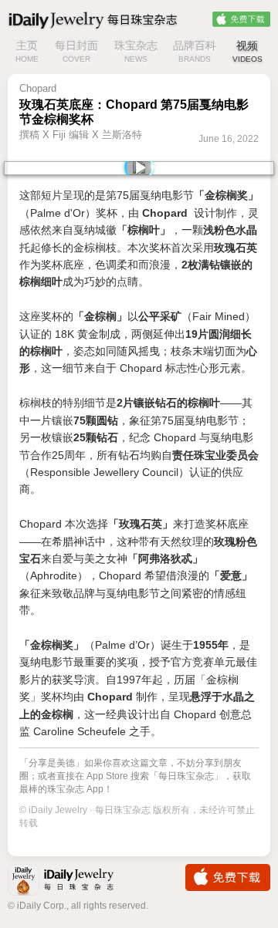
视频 (247, 51)
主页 (27, 51)
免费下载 (241, 19)
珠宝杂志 (136, 51)
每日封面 (76, 51)
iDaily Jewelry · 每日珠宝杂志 (73, 881)
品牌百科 (194, 51)
